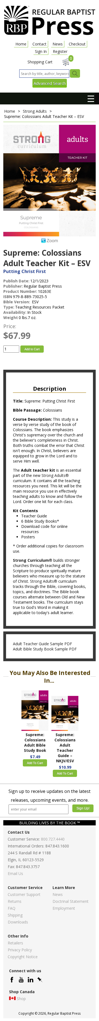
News (58, 44)
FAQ (11, 908)
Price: (9, 326)
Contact (39, 44)
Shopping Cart (40, 61)
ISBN (7, 296)
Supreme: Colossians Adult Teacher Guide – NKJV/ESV (65, 747)
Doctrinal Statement (71, 901)
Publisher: (13, 286)
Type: (8, 307)
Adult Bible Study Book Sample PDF (45, 649)
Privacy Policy (20, 949)
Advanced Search (50, 83)
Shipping (15, 915)
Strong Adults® (55, 475)
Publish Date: (16, 280)
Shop (21, 998)
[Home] (49, 34)
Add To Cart (35, 763)
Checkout (77, 44)
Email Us (15, 873)
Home (20, 44)
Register (60, 51)
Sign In (41, 51)
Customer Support (24, 894)
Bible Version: (17, 301)
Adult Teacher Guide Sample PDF (42, 643)
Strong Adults (35, 111)
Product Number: (20, 291)
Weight (10, 317)
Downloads (18, 922)
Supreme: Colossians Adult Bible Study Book (35, 742)
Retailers (15, 943)
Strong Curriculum (31, 560)
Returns (14, 901)
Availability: (14, 312)
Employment (64, 908)
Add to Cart (32, 349)
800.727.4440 (53, 839)
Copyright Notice (23, 956)
